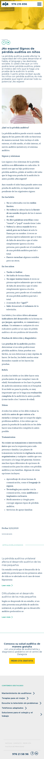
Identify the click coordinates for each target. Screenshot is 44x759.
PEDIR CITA (27, 743)
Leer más (6, 585)
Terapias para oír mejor (13, 698)
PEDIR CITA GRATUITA (22, 661)
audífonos (32, 493)
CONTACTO (17, 743)
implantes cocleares (16, 496)
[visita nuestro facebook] (32, 753)
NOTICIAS (8, 743)
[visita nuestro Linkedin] (36, 753)
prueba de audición (11, 188)
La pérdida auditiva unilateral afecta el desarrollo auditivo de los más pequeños (21, 562)
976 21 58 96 (20, 754)
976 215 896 (19, 4)
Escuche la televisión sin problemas (20, 703)
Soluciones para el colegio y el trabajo (17, 714)
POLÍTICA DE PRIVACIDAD (14, 746)
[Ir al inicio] (5, 4)
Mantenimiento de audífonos (16, 693)
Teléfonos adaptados (12, 708)
